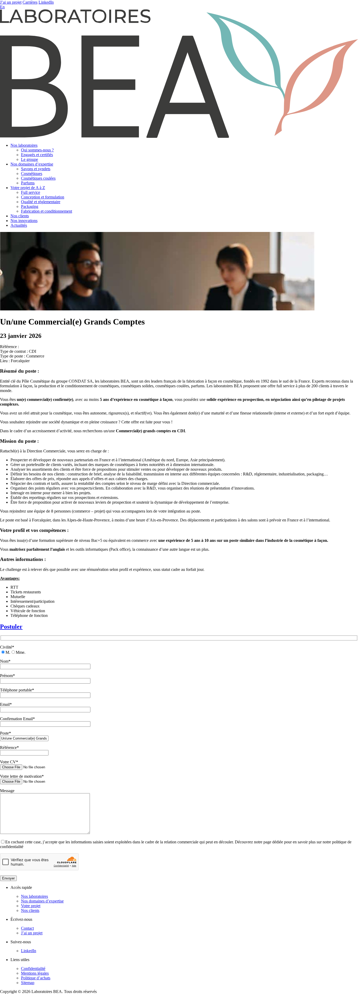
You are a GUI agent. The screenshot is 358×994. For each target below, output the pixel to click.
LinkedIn (46, 2)
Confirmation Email (17, 719)
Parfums (28, 183)
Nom (5, 661)
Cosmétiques (31, 173)
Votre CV (9, 762)
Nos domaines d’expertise (31, 164)
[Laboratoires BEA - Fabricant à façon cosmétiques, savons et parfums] (179, 136)
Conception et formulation (42, 197)
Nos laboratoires (23, 145)
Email (6, 704)
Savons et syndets (35, 169)
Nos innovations (23, 220)
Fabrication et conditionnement (46, 211)
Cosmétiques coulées (38, 178)
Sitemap (27, 982)
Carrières (30, 2)
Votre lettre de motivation (22, 776)
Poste (5, 733)
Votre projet (30, 906)
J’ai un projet (10, 2)
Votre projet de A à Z (27, 187)
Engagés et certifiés (37, 154)
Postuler (11, 626)
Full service (30, 192)
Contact (27, 928)
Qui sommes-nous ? (37, 150)
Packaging (29, 206)
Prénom (7, 675)
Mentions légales (35, 973)
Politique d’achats (35, 978)
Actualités (18, 225)
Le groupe (29, 159)
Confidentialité (33, 968)
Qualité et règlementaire (40, 202)
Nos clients (19, 216)
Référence (9, 747)
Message (7, 790)
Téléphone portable (17, 690)
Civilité (7, 647)
